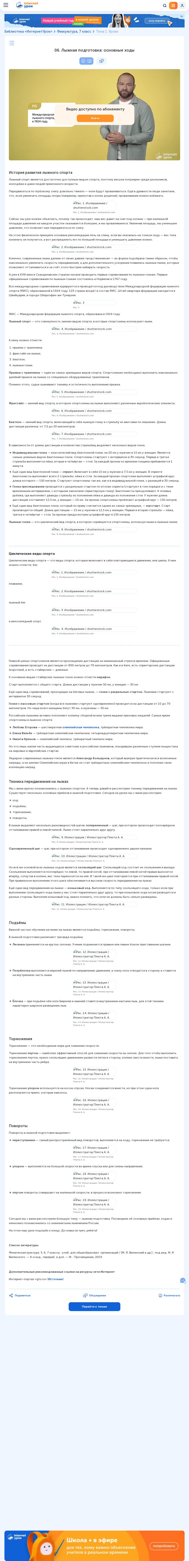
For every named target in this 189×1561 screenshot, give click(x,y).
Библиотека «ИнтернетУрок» (28, 31)
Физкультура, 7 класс (74, 31)
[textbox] (94, 726)
